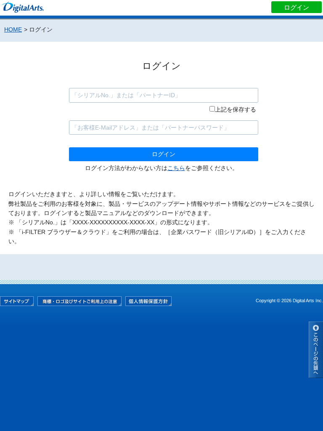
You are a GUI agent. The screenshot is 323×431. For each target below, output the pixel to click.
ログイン (296, 7)
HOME (13, 29)
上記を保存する (235, 109)
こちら (176, 168)
